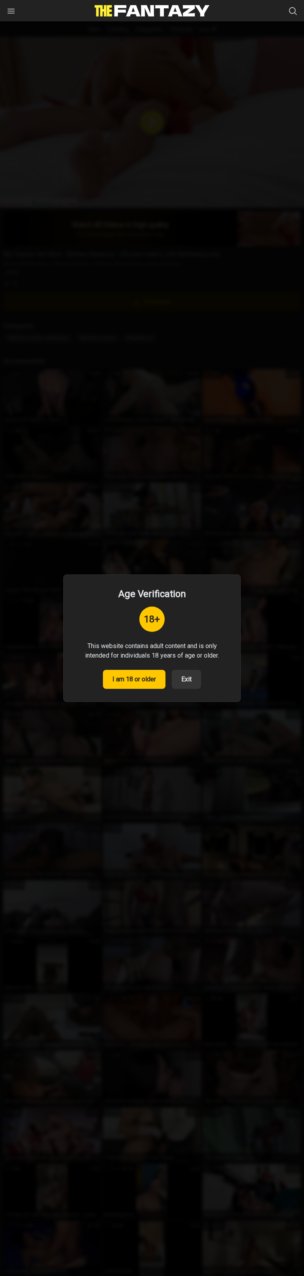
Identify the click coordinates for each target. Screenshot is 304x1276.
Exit (186, 679)
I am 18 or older (134, 679)
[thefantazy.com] (152, 11)
